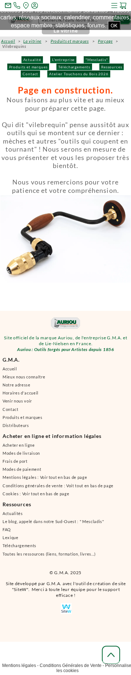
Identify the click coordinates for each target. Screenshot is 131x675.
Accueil (10, 368)
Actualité (32, 59)
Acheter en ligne (19, 445)
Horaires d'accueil (21, 392)
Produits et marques (28, 67)
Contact (30, 74)
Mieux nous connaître (24, 376)
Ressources (111, 67)
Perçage (105, 41)
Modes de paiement (22, 469)
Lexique (11, 537)
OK (114, 25)
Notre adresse (17, 384)
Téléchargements (74, 67)
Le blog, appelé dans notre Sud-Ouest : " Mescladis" (53, 521)
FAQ (7, 529)
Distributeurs (16, 425)
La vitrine (32, 41)
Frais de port (15, 461)
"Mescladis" (97, 59)
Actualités (13, 513)
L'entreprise (63, 59)
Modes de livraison (21, 453)
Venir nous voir (17, 400)
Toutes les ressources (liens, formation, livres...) (49, 554)
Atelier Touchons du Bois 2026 (78, 74)
